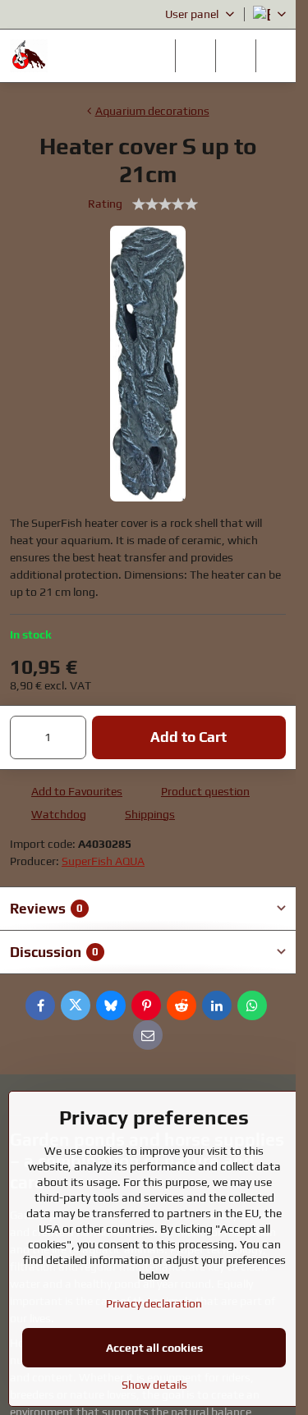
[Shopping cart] (235, 55)
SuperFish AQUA (103, 861)
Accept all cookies (154, 1347)
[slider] (165, 204)
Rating (105, 203)
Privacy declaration (154, 1303)
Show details (154, 1384)
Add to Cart (188, 737)
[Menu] (276, 55)
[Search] (195, 55)
